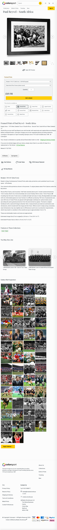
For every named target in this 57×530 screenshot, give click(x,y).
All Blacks (5, 155)
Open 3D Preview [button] (30, 70)
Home (3, 230)
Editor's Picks (14, 8)
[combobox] (28, 3)
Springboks (14, 155)
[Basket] (49, 3)
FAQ (3, 485)
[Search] (40, 3)
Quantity (25, 89)
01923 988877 (26, 488)
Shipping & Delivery (7, 495)
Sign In (51, 8)
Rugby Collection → (8, 446)
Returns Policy (6, 491)
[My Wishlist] (45, 3)
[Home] (9, 3)
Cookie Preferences (7, 504)
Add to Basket (28, 98)
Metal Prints (5, 501)
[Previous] (4, 36)
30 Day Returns (20, 145)
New (28, 8)
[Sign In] (53, 3)
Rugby (6, 230)
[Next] (52, 36)
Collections (6, 8)
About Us (41, 465)
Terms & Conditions (7, 498)
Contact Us (23, 485)
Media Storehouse (21, 519)
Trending (22, 8)
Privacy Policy (6, 488)
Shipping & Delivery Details (47, 139)
